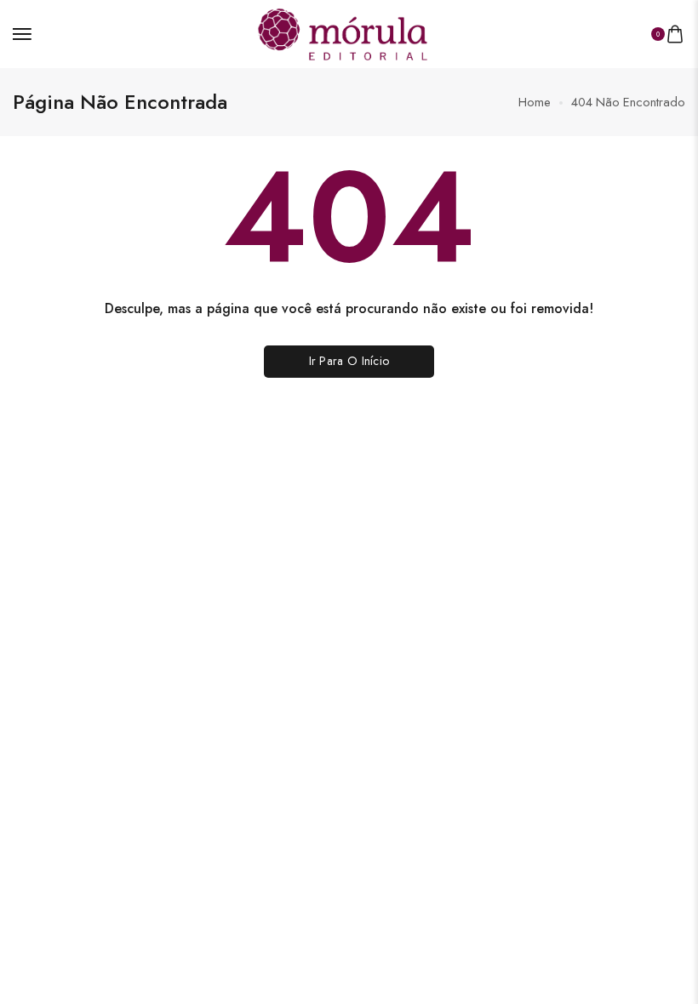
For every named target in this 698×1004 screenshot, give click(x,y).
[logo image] (342, 32)
